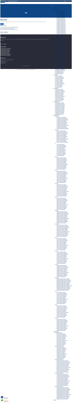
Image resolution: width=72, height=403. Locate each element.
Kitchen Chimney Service (59, 359)
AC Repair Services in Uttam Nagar (5, 48)
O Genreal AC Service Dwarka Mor (62, 118)
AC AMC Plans (55, 88)
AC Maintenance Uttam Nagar (60, 105)
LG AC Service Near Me (60, 155)
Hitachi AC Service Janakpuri (61, 162)
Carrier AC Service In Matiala (61, 257)
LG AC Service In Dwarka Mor (61, 145)
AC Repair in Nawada (58, 45)
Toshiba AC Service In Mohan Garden (63, 272)
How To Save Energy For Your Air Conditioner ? (7, 28)
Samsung (56, 183)
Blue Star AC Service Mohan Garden (62, 138)
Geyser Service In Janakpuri (61, 338)
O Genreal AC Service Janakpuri (62, 127)
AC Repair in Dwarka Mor (59, 41)
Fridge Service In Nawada (61, 355)
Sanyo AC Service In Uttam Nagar (62, 240)
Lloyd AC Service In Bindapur (61, 295)
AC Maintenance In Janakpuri (60, 107)
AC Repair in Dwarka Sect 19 (61, 31)
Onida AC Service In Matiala (61, 311)
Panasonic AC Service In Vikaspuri (62, 235)
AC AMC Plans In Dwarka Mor (59, 90)
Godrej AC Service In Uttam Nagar (62, 321)
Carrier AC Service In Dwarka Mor (62, 253)
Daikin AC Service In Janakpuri (61, 202)
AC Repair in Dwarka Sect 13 (61, 24)
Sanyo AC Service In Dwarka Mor (62, 239)
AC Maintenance (56, 101)
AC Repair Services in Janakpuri (5, 50)
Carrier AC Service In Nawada (61, 259)
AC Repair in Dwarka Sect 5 (61, 15)
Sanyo (56, 237)
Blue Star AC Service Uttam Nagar (62, 133)
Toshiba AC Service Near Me (61, 276)
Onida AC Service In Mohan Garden (62, 312)
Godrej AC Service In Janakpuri (62, 323)
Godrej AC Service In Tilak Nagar (62, 328)
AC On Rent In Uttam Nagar (59, 78)
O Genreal (56, 116)
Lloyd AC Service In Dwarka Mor (62, 293)
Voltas (56, 170)
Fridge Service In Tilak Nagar (61, 356)
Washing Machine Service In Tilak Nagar (63, 396)
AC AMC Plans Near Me (58, 100)
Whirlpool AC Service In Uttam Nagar (63, 213)
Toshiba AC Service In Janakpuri (62, 269)
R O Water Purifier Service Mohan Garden (63, 380)
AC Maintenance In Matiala (59, 111)
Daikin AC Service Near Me (61, 209)
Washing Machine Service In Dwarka (62, 387)
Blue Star (56, 129)
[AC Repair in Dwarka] (0, 3)
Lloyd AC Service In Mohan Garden (62, 299)
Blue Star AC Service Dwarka (61, 130)
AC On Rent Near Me (58, 87)
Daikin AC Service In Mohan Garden (62, 204)
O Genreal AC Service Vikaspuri (62, 120)
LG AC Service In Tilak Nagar (61, 153)
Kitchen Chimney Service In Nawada (62, 368)
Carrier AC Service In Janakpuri (62, 256)
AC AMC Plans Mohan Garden (60, 96)
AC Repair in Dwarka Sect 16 (61, 27)
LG (55, 143)
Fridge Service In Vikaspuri (61, 357)
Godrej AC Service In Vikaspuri (61, 329)
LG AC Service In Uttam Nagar (61, 146)
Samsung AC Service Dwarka (61, 184)
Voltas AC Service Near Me (61, 182)
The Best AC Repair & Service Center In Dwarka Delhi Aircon (9, 27)
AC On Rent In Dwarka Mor (59, 77)
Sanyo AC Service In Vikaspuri (61, 248)
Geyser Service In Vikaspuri (61, 343)
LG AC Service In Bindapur (61, 147)
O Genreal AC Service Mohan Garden (63, 125)
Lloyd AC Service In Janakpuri (61, 296)
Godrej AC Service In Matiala (61, 324)
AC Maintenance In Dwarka (59, 102)
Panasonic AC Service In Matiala (62, 230)
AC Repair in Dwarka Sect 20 (61, 32)
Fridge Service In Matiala (61, 352)
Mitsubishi (56, 277)
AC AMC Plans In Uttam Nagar (60, 91)
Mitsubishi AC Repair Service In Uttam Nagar (64, 281)
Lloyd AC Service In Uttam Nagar (62, 294)
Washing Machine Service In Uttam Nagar (63, 389)
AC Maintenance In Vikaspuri (59, 108)
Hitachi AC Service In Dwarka (61, 157)
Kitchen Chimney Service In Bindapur (63, 364)
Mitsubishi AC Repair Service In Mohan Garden (64, 285)
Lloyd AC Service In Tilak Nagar (62, 301)
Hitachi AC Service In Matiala (61, 166)
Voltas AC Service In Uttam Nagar (62, 173)
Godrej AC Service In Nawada (61, 327)
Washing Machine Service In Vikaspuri (63, 397)
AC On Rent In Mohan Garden (60, 83)
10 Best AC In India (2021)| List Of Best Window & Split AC (9, 29)
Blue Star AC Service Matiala (61, 139)
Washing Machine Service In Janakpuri (63, 392)
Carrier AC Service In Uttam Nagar (62, 254)
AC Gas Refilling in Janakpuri (59, 53)
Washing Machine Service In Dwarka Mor (63, 388)
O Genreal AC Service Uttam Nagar (62, 119)
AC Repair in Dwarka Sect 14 (61, 25)
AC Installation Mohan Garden (60, 70)
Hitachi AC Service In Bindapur (61, 161)
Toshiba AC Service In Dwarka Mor (62, 266)
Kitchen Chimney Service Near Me (62, 370)
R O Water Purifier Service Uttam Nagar (63, 376)
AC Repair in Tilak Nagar (59, 42)
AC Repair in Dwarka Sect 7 (61, 17)
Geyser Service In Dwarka (61, 333)
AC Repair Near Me (58, 46)
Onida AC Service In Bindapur (61, 309)
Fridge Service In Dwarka (61, 347)
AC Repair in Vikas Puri (58, 40)
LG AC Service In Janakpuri (61, 152)
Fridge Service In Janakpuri (61, 351)
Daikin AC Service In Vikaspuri (61, 208)
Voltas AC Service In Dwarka (61, 171)
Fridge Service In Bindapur (61, 350)
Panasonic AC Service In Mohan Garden (63, 231)
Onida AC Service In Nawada (61, 313)
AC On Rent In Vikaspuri (59, 81)
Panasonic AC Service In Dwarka (62, 225)
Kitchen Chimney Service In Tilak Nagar (63, 369)
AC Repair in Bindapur (58, 37)
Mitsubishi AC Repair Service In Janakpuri (63, 283)
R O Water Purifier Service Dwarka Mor (63, 375)
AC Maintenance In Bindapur (59, 106)
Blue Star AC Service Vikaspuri (61, 135)
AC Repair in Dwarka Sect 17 (61, 28)
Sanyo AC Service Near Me (61, 249)
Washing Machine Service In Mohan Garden (64, 394)
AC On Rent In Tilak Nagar (59, 82)
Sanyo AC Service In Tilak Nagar (62, 247)
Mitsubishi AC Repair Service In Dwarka (63, 278)
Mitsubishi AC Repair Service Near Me (63, 290)
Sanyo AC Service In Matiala (61, 244)
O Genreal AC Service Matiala (61, 126)
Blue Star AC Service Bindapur (61, 134)
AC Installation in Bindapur (59, 65)
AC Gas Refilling (56, 47)
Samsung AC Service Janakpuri (62, 189)
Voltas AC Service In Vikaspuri (61, 181)
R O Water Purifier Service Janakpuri (62, 378)
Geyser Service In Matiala (61, 339)
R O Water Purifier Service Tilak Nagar (63, 383)
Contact (54, 399)
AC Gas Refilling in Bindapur (59, 55)
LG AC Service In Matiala (61, 148)
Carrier (56, 250)
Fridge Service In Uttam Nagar (62, 349)
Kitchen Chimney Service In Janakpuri (63, 365)
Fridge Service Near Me (60, 358)
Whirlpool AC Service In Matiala (62, 217)
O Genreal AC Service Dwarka (61, 117)
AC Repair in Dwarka (58, 9)
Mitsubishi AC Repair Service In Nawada (63, 286)
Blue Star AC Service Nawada (61, 137)
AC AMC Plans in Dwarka (59, 89)
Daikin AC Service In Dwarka (61, 198)
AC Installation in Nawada (59, 72)
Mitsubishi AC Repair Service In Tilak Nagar (63, 287)
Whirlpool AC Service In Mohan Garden (63, 218)
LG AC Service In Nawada (61, 151)
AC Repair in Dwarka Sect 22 (61, 34)
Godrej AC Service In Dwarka (61, 319)
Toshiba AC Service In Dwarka (61, 265)
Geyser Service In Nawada (61, 341)
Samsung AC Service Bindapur (62, 188)
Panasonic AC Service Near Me (62, 236)
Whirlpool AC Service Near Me (61, 222)
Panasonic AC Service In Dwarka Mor (62, 226)
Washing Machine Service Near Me (62, 398)
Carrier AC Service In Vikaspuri (61, 262)
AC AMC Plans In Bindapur (59, 92)
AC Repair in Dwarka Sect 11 (61, 22)
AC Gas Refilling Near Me (59, 60)
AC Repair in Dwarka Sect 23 (61, 35)
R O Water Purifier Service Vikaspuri (62, 384)
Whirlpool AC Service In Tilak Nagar (62, 220)
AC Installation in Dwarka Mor (60, 63)
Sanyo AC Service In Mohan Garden (62, 245)
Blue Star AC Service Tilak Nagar (62, 136)
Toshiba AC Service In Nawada (62, 273)
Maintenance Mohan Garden (59, 110)
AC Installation (56, 61)
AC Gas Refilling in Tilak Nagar (60, 52)
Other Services (56, 331)
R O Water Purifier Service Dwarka (62, 374)
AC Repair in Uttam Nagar (59, 36)
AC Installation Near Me (59, 73)
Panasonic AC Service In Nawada (62, 232)
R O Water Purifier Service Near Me (62, 385)
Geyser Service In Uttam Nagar (62, 336)
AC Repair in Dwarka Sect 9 (61, 19)
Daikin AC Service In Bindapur (61, 201)
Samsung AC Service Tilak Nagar (62, 193)
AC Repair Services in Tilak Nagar (5, 55)
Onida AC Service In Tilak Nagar (62, 314)
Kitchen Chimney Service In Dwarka (62, 360)
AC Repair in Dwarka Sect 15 (61, 26)
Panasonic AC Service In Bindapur (62, 228)
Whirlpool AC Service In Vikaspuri (62, 221)
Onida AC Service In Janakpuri (61, 310)
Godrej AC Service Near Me (61, 330)
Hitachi (56, 156)
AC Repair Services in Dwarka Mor (5, 54)
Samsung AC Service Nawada (61, 192)
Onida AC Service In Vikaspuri (61, 315)
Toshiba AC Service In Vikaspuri (62, 275)
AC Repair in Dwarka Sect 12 (61, 23)
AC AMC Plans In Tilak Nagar (59, 99)
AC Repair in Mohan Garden (59, 43)
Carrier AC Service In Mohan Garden (62, 258)
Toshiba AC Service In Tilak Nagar (62, 274)
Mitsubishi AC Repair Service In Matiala (63, 284)
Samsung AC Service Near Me (61, 195)
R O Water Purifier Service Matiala (62, 379)
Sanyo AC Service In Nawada (61, 246)
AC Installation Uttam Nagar (59, 64)
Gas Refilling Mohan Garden (59, 59)
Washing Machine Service (59, 386)
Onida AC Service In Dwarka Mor (62, 306)
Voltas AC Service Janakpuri (61, 175)
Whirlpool (56, 210)
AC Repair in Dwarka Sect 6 (61, 16)
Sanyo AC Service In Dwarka (61, 238)
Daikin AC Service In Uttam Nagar (62, 200)
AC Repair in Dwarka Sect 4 (61, 14)
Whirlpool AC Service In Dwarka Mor (62, 212)
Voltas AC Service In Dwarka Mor (62, 172)
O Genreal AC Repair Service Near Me (63, 128)
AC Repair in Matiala (58, 44)
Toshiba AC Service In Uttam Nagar (62, 267)
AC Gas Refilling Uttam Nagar (60, 51)
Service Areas (55, 8)
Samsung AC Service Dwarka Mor (62, 185)
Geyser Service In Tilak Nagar (61, 342)
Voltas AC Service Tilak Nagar (61, 180)
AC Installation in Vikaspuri (59, 68)
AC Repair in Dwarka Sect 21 (61, 33)
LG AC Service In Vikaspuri (61, 154)
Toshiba (56, 264)
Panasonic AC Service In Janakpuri (62, 229)
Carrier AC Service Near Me (61, 263)
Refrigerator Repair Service (59, 346)
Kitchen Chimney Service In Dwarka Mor (63, 361)
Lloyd (56, 291)
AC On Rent (55, 74)
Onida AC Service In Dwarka (61, 305)
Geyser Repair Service (58, 332)
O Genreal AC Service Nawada (61, 124)
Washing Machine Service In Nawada (63, 395)
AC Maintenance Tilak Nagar (59, 109)
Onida (56, 304)
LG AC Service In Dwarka (60, 144)
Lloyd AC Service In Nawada (61, 300)
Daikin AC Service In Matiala (61, 203)
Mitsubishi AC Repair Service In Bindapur (63, 282)
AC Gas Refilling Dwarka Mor (59, 50)
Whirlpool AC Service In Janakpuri (62, 216)
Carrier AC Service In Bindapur (61, 255)
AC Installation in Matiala (59, 71)
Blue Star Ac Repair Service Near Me (62, 142)
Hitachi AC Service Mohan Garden (62, 164)
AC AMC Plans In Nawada (59, 97)
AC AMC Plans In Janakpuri (59, 93)
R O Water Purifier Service (59, 373)
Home (54, 7)
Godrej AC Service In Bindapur (61, 322)
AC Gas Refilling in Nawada (59, 56)
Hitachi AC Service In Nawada (61, 165)
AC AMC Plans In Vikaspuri (59, 98)
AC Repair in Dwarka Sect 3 (61, 13)
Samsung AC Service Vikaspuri (62, 194)
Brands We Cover (56, 115)
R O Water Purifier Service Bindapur (62, 377)
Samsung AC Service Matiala (61, 190)
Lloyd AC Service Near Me (61, 303)
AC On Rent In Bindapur (59, 79)
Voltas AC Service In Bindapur (61, 174)
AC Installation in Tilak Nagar (60, 69)
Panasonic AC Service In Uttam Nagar (63, 227)
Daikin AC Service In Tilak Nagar (62, 207)
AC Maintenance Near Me (59, 114)
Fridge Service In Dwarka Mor (61, 348)
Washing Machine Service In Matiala (62, 393)
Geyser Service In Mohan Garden (62, 340)
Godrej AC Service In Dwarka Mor (62, 320)
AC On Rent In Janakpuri (59, 80)
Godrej (56, 318)
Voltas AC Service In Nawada (61, 179)
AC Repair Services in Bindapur (5, 49)
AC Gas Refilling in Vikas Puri (59, 54)
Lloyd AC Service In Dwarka (61, 292)
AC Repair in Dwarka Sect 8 (61, 18)
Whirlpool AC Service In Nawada (62, 219)
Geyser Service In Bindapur (61, 337)
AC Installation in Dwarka (59, 62)
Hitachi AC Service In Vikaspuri (61, 167)
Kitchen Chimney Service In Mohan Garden (64, 367)
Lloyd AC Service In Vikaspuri (61, 302)
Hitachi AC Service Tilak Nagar (61, 163)
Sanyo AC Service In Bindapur (61, 241)
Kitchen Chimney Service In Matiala (62, 366)
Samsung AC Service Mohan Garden (63, 191)
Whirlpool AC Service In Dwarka (62, 211)
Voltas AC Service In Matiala (61, 176)
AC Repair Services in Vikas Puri (5, 51)
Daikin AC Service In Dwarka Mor (62, 199)
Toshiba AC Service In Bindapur (62, 268)
